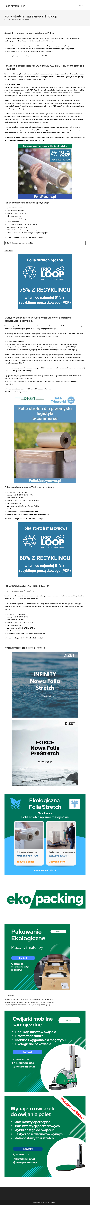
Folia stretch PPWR (15, 5)
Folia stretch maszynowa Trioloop (19, 20)
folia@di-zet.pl (30, 56)
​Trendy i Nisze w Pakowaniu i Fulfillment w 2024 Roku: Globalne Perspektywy (29, 1002)
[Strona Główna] (5, 20)
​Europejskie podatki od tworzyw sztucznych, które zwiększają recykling (27, 1005)
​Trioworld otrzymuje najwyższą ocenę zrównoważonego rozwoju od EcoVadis (28, 999)
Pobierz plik (8, 251)
